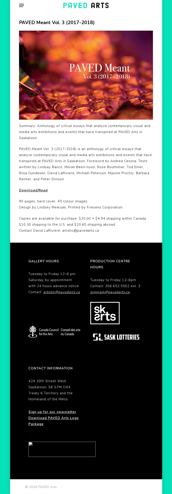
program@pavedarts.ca (110, 292)
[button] (21, 5)
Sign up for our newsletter (52, 412)
